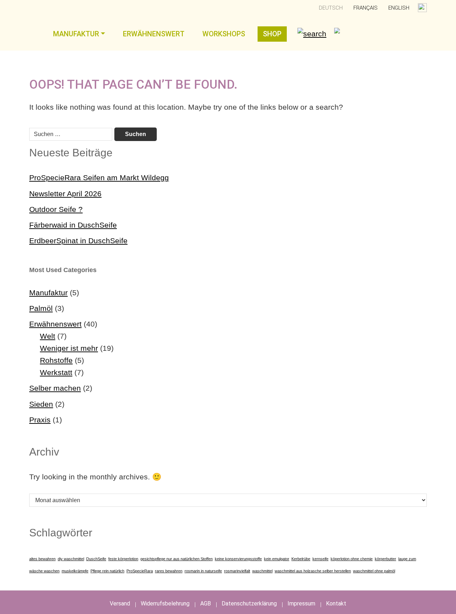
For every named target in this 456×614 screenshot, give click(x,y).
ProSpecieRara (139, 571)
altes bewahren (42, 559)
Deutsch (331, 8)
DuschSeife (96, 559)
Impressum (301, 603)
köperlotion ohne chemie (352, 559)
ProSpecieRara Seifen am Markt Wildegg (99, 177)
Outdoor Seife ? (56, 209)
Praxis (40, 420)
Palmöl (41, 308)
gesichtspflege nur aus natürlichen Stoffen (176, 559)
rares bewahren (168, 571)
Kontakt (336, 603)
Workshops (223, 34)
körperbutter (385, 559)
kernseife (320, 559)
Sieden (41, 404)
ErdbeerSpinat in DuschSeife (78, 240)
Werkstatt (56, 372)
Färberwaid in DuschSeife (73, 225)
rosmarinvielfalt (237, 571)
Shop (272, 34)
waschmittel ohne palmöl (374, 571)
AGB (205, 603)
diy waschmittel (71, 559)
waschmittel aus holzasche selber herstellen (313, 571)
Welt (47, 336)
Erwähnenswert (154, 34)
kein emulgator (276, 559)
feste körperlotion (123, 559)
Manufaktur (76, 34)
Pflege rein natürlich (107, 571)
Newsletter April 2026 (65, 193)
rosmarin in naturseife (203, 571)
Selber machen (55, 388)
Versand (120, 603)
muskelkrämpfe (75, 571)
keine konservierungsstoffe (238, 559)
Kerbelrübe (300, 559)
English (398, 8)
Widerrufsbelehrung (165, 603)
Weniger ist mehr (69, 348)
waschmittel (262, 571)
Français (365, 8)
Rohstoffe (56, 360)
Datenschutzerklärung (249, 603)
